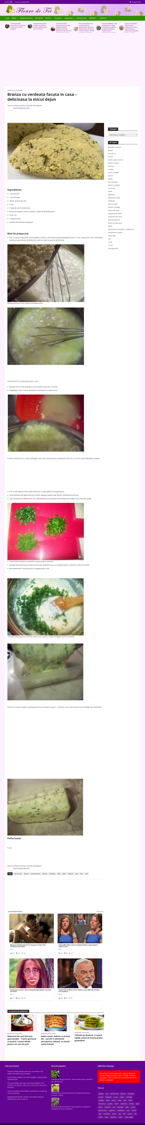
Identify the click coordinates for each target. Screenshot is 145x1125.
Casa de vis (69, 18)
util (135, 1114)
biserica (123, 1094)
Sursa (9, 848)
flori (125, 1100)
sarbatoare (120, 1110)
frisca (130, 1100)
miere (100, 1107)
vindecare (113, 1117)
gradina (110, 1104)
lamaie (131, 1104)
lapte (64, 874)
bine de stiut (18, 874)
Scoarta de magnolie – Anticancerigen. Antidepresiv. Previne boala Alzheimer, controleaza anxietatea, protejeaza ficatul (86, 28)
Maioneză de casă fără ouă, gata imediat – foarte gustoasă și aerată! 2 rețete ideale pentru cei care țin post (21, 1040)
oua (76, 874)
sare (81, 874)
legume (70, 874)
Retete (48, 18)
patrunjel (120, 1107)
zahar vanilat (129, 1117)
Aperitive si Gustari (14, 90)
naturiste (107, 1107)
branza (26, 874)
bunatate (52, 874)
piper (127, 1107)
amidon (101, 1094)
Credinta (92, 18)
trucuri (114, 1114)
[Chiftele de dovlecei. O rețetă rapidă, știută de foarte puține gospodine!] (89, 1022)
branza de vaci (35, 874)
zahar (120, 1117)
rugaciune (112, 1110)
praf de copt (102, 1110)
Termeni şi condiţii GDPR (21, 2)
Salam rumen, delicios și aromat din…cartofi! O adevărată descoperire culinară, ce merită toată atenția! (55, 1040)
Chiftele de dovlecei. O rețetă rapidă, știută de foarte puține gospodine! (88, 1038)
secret (134, 1110)
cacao (116, 1097)
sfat (86, 874)
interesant (124, 1104)
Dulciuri (58, 18)
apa (107, 1094)
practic (133, 1107)
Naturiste (39, 18)
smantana (106, 1114)
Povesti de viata (26, 18)
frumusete (102, 1104)
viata (106, 1117)
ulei (120, 1114)
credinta (101, 1100)
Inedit (14, 18)
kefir (59, 874)
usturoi (130, 1114)
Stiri (7, 18)
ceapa (122, 1097)
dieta (107, 1100)
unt (124, 1114)
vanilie (101, 1117)
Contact (103, 18)
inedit (116, 1104)
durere (114, 1100)
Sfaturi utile (81, 18)
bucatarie (131, 1094)
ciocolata (129, 1097)
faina (119, 1100)
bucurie (44, 874)
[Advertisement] (72, 60)
